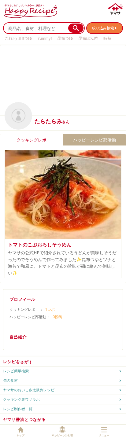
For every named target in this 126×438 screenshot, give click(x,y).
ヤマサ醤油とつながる (24, 419)
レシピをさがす (18, 361)
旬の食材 (10, 380)
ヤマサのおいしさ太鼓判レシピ (28, 389)
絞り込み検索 (103, 28)
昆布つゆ (65, 38)
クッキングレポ (31, 140)
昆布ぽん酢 (88, 38)
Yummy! (44, 38)
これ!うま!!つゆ (18, 38)
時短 (107, 38)
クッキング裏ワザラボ (21, 399)
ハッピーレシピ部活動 (94, 140)
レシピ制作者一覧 (17, 408)
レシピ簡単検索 (16, 371)
